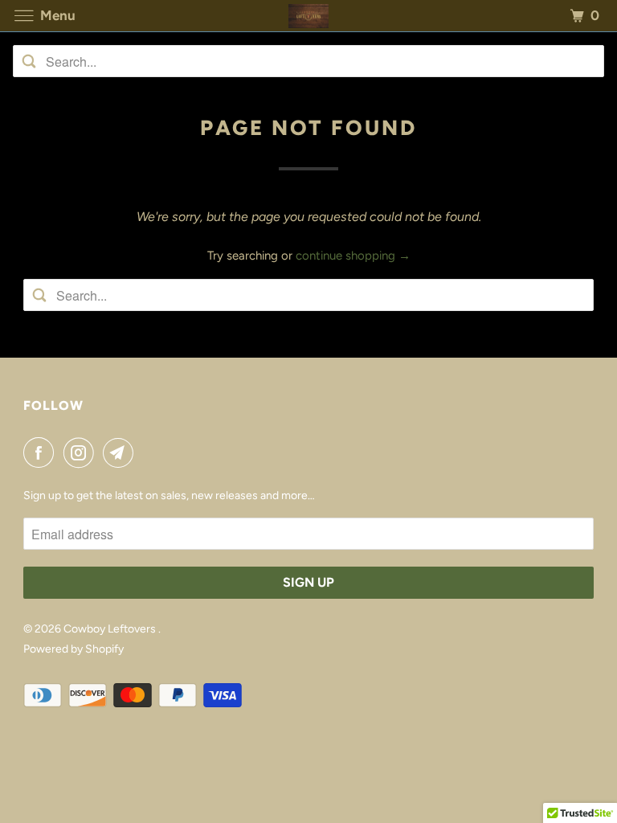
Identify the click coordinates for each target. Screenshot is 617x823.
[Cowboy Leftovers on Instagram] (81, 452)
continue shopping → (353, 255)
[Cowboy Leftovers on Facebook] (41, 452)
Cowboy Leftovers (110, 629)
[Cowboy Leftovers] (308, 15)
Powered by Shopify (73, 649)
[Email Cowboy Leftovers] (121, 452)
